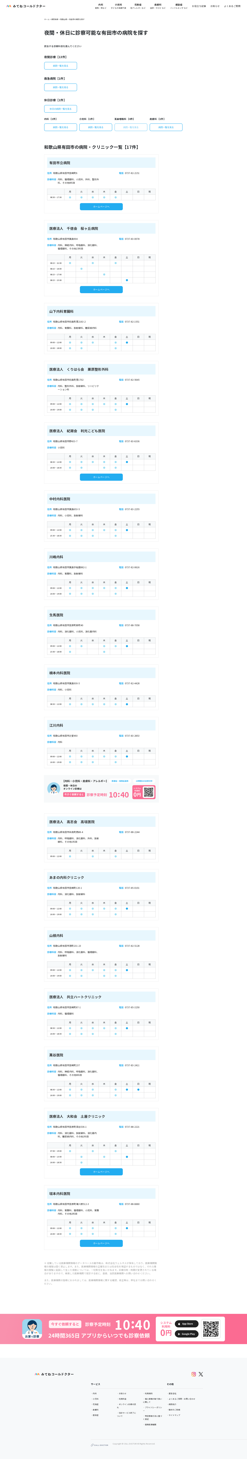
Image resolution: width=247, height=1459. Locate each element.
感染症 (95, 1415)
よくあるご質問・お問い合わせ (182, 1398)
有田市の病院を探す (76, 19)
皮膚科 (95, 1409)
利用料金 (123, 1398)
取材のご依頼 (174, 1409)
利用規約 (149, 1393)
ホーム (46, 19)
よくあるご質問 (232, 6)
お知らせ (215, 6)
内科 (95, 1393)
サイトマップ (174, 1415)
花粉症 (95, 1404)
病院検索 (54, 19)
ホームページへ (101, 206)
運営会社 (172, 1393)
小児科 (95, 1398)
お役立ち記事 (199, 6)
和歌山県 (63, 19)
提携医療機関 (150, 1424)
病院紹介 (172, 1404)
